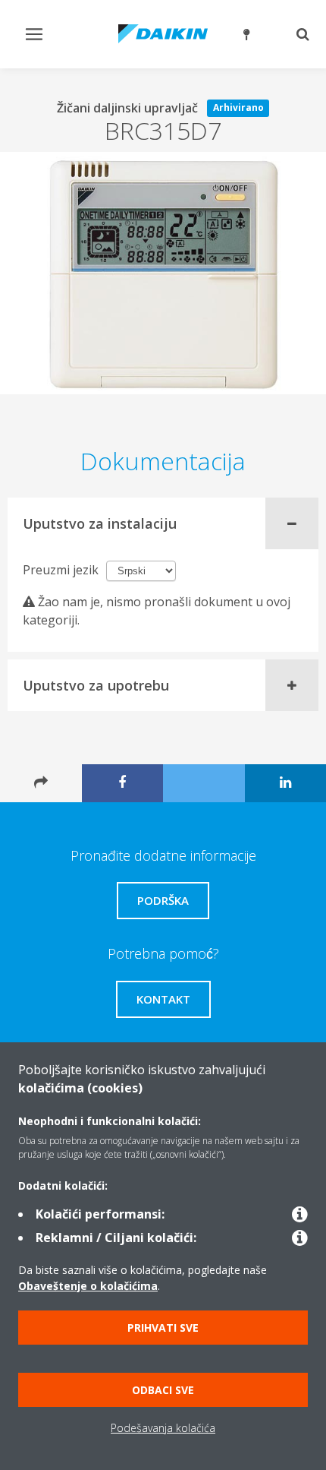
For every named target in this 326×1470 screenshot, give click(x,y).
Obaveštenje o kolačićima (88, 1286)
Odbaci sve (163, 1390)
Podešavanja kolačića (163, 1428)
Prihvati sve (163, 1327)
